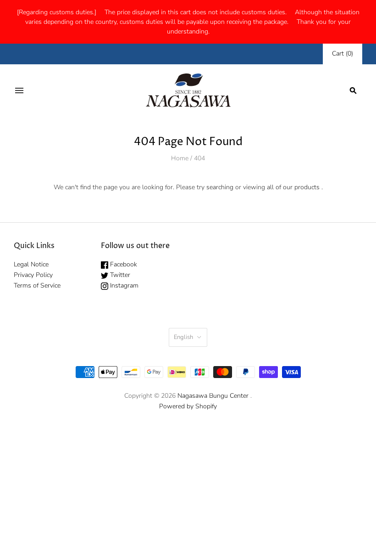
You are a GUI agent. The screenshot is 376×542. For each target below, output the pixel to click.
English (183, 337)
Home (179, 158)
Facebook (122, 264)
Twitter (119, 275)
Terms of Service (37, 285)
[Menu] (19, 90)
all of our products (293, 187)
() (342, 53)
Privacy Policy (33, 275)
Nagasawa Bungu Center (213, 395)
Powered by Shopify (188, 406)
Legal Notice (31, 264)
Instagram (123, 285)
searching (219, 187)
